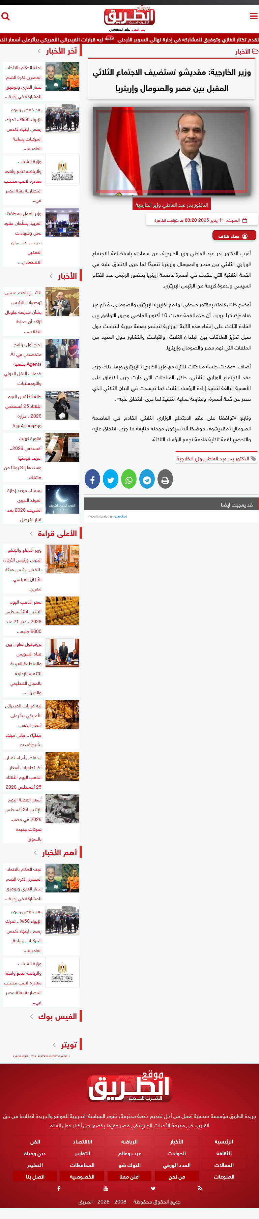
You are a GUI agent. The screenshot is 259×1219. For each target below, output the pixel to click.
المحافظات (82, 1163)
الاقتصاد (82, 1140)
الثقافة (224, 1152)
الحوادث (177, 1152)
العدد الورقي (177, 1163)
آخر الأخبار (61, 49)
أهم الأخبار (59, 851)
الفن (35, 1140)
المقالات (224, 1163)
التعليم (35, 1163)
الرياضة (129, 1140)
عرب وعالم (129, 1152)
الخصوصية (82, 1175)
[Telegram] (147, 479)
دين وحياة (35, 1152)
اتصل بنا (35, 1175)
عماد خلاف (229, 235)
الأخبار (243, 50)
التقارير (82, 1152)
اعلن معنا (129, 1175)
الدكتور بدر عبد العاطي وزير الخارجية (214, 457)
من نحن (177, 1175)
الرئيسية (224, 1140)
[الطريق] (129, 23)
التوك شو (129, 1163)
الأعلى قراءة (57, 532)
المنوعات (224, 1175)
